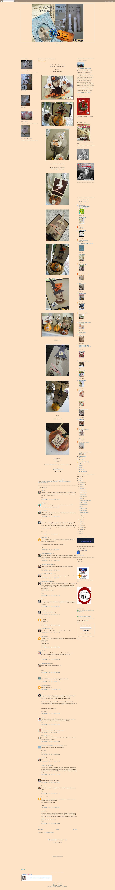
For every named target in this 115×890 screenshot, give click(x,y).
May (81, 521)
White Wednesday (83, 492)
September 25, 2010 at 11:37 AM (50, 774)
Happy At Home (82, 230)
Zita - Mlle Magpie (45, 735)
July (81, 517)
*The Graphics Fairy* (83, 201)
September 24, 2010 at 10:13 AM (50, 681)
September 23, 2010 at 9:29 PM (50, 578)
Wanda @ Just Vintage (46, 765)
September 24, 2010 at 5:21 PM (50, 724)
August (81, 515)
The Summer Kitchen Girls (47, 564)
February (82, 527)
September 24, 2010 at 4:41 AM (50, 633)
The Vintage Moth (83, 471)
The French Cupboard (83, 429)
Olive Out (81, 390)
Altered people (42, 61)
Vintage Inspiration (55, 169)
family (68, 481)
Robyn (42, 599)
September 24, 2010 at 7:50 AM (50, 659)
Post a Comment (41, 827)
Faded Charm (82, 254)
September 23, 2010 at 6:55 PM (50, 549)
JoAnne (43, 676)
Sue (42, 520)
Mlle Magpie (81, 439)
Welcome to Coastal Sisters (85, 322)
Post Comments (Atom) (49, 832)
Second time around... (84, 512)
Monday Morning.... (84, 504)
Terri (42, 786)
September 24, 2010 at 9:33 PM (50, 732)
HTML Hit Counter (80, 544)
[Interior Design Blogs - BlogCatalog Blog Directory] (85, 611)
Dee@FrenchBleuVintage (46, 553)
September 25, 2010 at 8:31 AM (50, 762)
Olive (42, 778)
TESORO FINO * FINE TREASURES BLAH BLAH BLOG (85, 347)
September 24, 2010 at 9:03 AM (50, 672)
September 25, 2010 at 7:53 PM (50, 793)
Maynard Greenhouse (83, 409)
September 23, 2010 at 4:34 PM (50, 499)
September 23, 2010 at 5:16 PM (50, 507)
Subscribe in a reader (81, 639)
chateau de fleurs (82, 400)
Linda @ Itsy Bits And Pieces (47, 573)
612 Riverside (82, 303)
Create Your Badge (80, 555)
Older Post (75, 829)
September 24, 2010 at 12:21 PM (50, 713)
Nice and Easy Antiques (85, 68)
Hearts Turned (44, 537)
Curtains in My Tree (45, 663)
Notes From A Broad (83, 240)
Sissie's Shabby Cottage (84, 274)
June (42, 717)
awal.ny (43, 757)
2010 (80, 480)
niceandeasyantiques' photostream (40, 877)
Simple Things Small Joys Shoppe (84, 462)
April (81, 523)
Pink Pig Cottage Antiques (84, 361)
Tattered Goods (82, 332)
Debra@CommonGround (46, 581)
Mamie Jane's (82, 459)
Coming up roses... (83, 508)
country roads (63, 481)
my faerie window (82, 456)
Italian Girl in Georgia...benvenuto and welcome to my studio (84, 206)
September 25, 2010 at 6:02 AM (50, 754)
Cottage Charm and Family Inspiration (57, 8)
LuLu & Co (81, 469)
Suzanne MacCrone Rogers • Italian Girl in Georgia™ (52, 745)
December (82, 482)
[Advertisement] (84, 190)
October (82, 486)
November (82, 484)
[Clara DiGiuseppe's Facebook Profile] (78, 553)
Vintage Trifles (82, 335)
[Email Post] (62, 480)
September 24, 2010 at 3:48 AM (50, 625)
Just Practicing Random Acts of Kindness (86, 244)
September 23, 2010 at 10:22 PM (50, 606)
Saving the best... (83, 490)
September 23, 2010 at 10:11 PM (50, 595)
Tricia (42, 728)
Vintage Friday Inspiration (85, 500)
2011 (80, 478)
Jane (42, 490)
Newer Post (40, 829)
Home (57, 829)
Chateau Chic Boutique (84, 442)
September (82, 488)
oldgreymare (81, 227)
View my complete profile (84, 92)
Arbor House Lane (83, 264)
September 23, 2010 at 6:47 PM (50, 534)
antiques (55, 481)
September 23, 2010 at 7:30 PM (50, 560)
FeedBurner (88, 633)
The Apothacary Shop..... (84, 313)
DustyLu (80, 465)
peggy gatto (44, 503)
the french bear (82, 351)
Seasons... (82, 498)
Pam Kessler (44, 510)
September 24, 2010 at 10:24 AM (50, 689)
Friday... (81, 506)
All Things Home (82, 283)
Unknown (43, 636)
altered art (50, 481)
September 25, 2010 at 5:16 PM (50, 782)
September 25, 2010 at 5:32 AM (50, 741)
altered (44, 481)
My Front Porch (82, 380)
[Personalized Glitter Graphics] (58, 885)
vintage (46, 482)
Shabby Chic (81, 419)
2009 (80, 531)
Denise (42, 811)
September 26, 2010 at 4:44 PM (50, 807)
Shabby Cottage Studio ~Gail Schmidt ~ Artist (85, 452)
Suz (42, 693)
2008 (80, 533)
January (81, 529)
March (81, 525)
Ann (42, 650)
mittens (80, 467)
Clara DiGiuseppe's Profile (82, 550)
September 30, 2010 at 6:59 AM (50, 823)
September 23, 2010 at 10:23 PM (50, 614)
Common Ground (54, 464)
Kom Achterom (44, 617)
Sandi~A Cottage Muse (46, 628)
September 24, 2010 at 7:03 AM (50, 647)
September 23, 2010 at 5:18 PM (50, 516)
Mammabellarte (82, 293)
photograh (41, 482)
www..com (27, 874)
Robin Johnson (44, 685)
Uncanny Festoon (82, 370)
